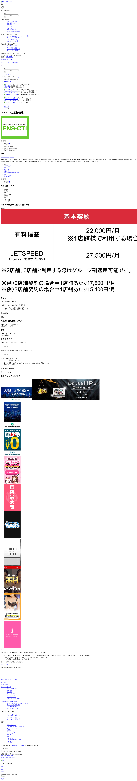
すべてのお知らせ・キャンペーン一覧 (18, 36)
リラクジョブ (11, 733)
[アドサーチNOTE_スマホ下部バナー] (16, 399)
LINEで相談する (9, 757)
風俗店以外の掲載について (11, 172)
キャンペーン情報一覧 (13, 37)
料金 (5, 167)
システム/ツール (11, 29)
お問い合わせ (7, 81)
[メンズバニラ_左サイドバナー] (12, 537)
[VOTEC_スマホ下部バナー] (65, 399)
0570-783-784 (9, 57)
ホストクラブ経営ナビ (13, 49)
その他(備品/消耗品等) (13, 31)
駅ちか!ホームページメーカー (15, 726)
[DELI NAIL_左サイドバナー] (12, 647)
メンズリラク (11, 731)
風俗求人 (9, 24)
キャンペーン (7, 169)
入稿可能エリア (8, 166)
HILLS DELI (10, 741)
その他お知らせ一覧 (12, 41)
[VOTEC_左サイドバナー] (12, 592)
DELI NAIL (10, 742)
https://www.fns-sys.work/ (7, 157)
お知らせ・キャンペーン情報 (12, 78)
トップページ (7, 74)
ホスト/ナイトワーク (13, 28)
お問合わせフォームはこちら (9, 679)
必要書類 (6, 171)
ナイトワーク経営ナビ (13, 50)
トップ (4, 760)
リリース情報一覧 (12, 39)
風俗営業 (9, 690)
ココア (9, 734)
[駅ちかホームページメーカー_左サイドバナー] (12, 455)
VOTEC (9, 730)
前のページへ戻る (6, 372)
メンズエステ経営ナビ (13, 47)
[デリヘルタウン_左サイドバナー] (12, 620)
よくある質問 (7, 176)
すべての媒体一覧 (12, 21)
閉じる (2, 65)
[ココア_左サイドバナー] (12, 483)
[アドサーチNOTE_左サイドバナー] (12, 428)
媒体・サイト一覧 (6, 687)
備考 (5, 174)
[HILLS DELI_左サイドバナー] (12, 565)
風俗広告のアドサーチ (18, 745)
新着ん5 (9, 736)
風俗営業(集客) (11, 23)
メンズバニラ (11, 738)
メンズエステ (11, 26)
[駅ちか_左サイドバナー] (12, 510)
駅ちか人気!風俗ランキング (15, 739)
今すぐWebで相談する (7, 755)
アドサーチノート (12, 45)
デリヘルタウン (11, 725)
